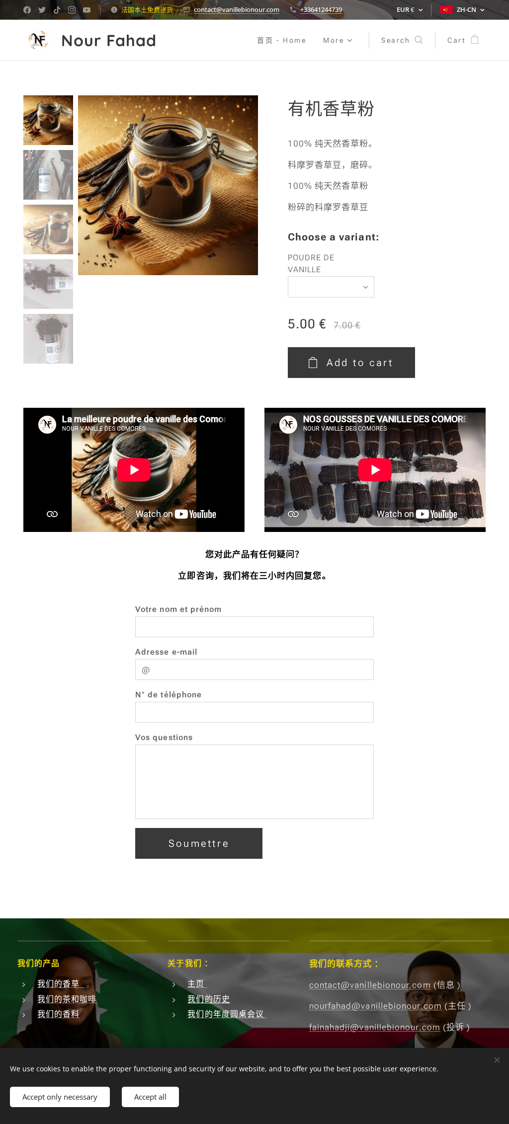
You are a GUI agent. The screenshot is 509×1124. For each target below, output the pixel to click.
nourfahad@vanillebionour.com (375, 1006)
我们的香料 (58, 1014)
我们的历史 (208, 999)
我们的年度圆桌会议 (226, 1014)
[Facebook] (27, 9)
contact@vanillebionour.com (236, 9)
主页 (197, 983)
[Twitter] (42, 9)
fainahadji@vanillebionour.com (374, 1027)
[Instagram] (72, 9)
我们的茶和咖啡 (67, 999)
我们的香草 (61, 983)
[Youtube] (87, 9)
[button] (402, 40)
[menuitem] (282, 40)
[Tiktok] (57, 9)
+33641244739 (321, 9)
